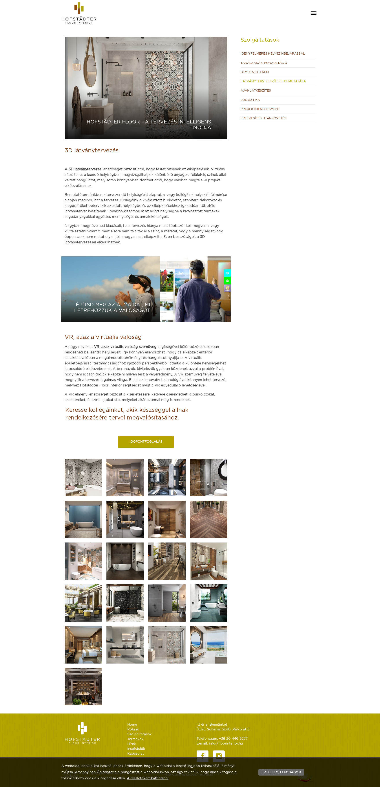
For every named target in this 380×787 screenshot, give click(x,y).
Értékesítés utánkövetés (263, 118)
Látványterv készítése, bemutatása (273, 81)
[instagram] (219, 756)
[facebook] (203, 756)
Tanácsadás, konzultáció (264, 62)
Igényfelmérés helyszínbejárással (273, 53)
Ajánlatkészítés (256, 90)
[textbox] (146, 196)
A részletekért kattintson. (147, 778)
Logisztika (250, 99)
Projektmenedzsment (260, 109)
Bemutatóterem (255, 72)
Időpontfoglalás (146, 441)
